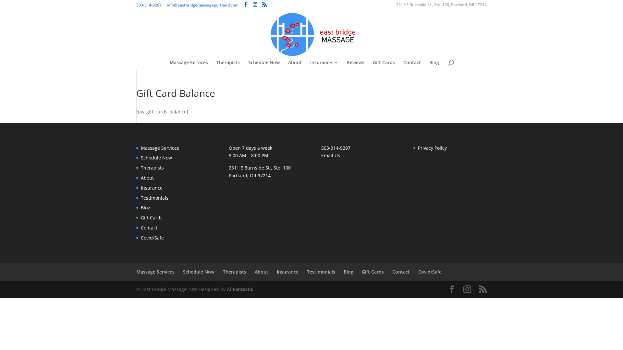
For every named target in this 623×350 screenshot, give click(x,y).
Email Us (330, 155)
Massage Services (189, 62)
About (295, 62)
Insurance (321, 62)
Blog (434, 62)
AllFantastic (240, 289)
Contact (412, 62)
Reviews (355, 62)
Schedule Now (264, 62)
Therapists (228, 62)
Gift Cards (384, 62)
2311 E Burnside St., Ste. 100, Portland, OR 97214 (441, 5)
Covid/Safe (152, 238)
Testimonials (154, 198)
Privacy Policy (432, 148)
